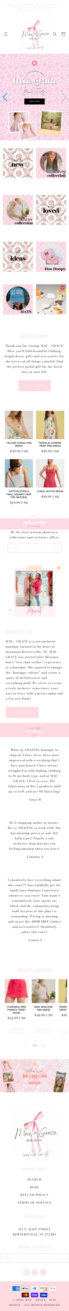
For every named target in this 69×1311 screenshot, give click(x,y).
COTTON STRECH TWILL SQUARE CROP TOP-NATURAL (18, 494)
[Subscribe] (54, 548)
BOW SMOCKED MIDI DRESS (43, 1008)
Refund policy (34, 1195)
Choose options (16, 1031)
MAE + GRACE (36, 1300)
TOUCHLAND (49, 319)
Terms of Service (34, 1202)
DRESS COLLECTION (16, 232)
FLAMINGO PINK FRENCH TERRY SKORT (16, 1010)
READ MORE (22, 712)
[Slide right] (43, 1045)
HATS (16, 319)
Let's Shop (34, 385)
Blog (34, 1187)
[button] (6, 34)
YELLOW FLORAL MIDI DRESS (19, 444)
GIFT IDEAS (15, 276)
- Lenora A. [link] (34, 940)
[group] (34, 97)
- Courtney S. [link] (34, 857)
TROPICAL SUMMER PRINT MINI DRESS (50, 444)
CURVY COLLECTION (49, 185)
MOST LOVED (49, 230)
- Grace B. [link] (34, 799)
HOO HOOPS (48, 276)
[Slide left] (26, 1045)
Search (34, 1179)
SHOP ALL (16, 183)
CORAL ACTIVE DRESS (50, 491)
